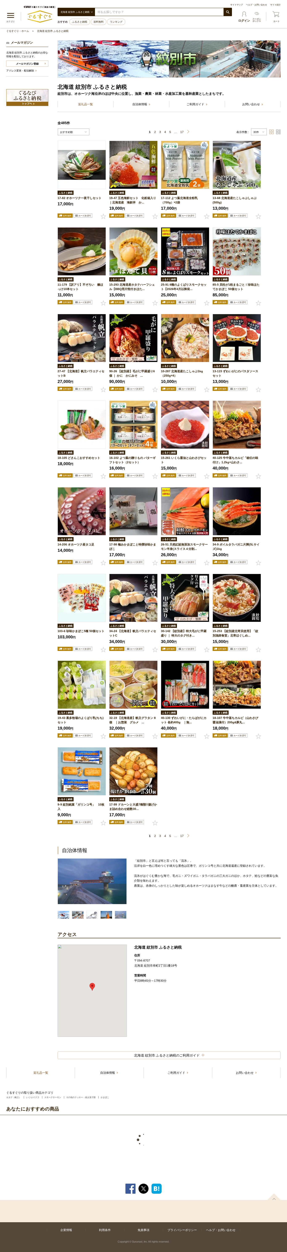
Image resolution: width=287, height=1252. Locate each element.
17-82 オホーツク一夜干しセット (79, 198)
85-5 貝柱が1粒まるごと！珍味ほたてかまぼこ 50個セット (236, 287)
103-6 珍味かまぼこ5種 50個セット (81, 631)
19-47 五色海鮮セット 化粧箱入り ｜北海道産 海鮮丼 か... (133, 200)
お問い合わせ (251, 104)
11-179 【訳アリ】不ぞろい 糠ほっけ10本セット (80, 287)
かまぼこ (105, 1097)
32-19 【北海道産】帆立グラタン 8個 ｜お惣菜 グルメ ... (132, 720)
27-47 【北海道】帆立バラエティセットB (81, 373)
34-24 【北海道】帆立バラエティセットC (132, 633)
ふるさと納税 (79, 21)
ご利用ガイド (196, 104)
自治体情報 (140, 104)
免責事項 (143, 1230)
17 (182, 132)
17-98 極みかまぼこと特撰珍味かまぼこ (132, 547)
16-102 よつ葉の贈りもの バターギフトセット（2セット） (132, 460)
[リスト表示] (278, 132)
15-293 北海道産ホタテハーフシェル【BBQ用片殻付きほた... (132, 287)
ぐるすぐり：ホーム (17, 31)
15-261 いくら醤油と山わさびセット (184, 460)
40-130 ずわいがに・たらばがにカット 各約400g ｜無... (184, 720)
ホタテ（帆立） (13, 1097)
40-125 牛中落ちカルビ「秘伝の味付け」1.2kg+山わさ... (235, 460)
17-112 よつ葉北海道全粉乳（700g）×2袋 (179, 200)
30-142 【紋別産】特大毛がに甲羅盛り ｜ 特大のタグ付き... (184, 633)
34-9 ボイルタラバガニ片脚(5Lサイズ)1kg (236, 547)
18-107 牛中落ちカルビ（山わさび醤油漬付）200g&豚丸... (235, 720)
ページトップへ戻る (274, 1196)
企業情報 (66, 1230)
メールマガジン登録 (27, 63)
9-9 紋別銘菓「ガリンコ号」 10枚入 (81, 807)
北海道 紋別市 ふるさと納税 (52, 31)
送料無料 (98, 21)
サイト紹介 (275, 5)
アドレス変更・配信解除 (20, 70)
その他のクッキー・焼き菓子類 (81, 1097)
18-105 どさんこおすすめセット (79, 457)
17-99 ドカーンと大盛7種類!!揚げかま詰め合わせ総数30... (133, 807)
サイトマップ (236, 5)
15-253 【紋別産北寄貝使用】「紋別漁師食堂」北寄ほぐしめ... (235, 633)
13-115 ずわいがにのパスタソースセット (235, 373)
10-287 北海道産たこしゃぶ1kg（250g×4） (182, 373)
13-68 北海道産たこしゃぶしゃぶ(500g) (235, 200)
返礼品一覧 (85, 104)
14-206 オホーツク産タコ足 (76, 544)
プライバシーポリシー (182, 1230)
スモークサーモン (52, 1097)
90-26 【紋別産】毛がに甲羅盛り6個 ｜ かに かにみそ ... (132, 373)
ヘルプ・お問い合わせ (256, 5)
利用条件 (105, 1230)
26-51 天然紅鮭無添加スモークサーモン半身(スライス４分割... (184, 547)
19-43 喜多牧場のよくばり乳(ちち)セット (81, 720)
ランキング (116, 21)
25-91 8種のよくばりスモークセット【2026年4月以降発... (184, 287)
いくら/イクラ (32, 1097)
